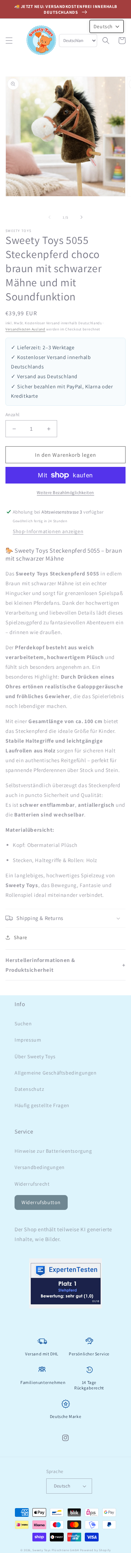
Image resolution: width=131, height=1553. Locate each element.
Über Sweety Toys (35, 1056)
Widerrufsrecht (32, 1184)
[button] (9, 40)
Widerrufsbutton (41, 1202)
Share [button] (20, 937)
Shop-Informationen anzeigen (48, 531)
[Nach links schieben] (49, 217)
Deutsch (62, 1486)
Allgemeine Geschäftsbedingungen (56, 1072)
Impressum (28, 1040)
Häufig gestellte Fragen (42, 1105)
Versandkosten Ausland (25, 329)
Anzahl (12, 415)
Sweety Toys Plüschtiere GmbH (55, 1550)
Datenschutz (29, 1089)
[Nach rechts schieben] (82, 217)
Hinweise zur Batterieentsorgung (53, 1151)
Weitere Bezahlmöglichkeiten (65, 492)
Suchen (23, 1023)
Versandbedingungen (40, 1167)
